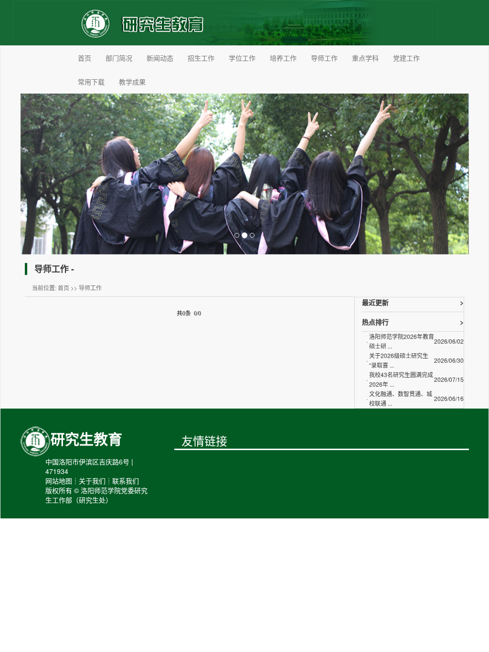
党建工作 (406, 58)
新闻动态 (160, 58)
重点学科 (365, 58)
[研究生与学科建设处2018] (225, 21)
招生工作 (201, 58)
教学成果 (132, 81)
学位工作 (242, 58)
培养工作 (283, 58)
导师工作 (324, 58)
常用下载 (91, 81)
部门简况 (119, 58)
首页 (84, 58)
